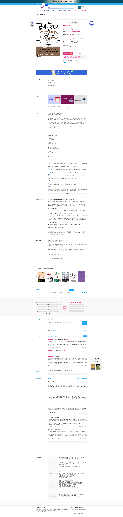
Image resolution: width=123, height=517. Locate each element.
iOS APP (70, 60)
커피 (69, 3)
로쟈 (48, 401)
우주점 (62, 3)
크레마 (78, 62)
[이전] (39, 38)
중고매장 (59, 3)
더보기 (77, 166)
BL (85, 10)
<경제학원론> (66, 210)
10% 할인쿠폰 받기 (76, 31)
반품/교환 (74, 457)
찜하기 (85, 401)
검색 (73, 7)
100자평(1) (71, 46)
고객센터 (82, 3)
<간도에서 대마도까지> (54, 234)
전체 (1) (54, 330)
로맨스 (80, 10)
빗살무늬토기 (50, 347)
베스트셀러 (43, 10)
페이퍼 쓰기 (84, 378)
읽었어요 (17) (68, 292)
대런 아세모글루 (51, 199)
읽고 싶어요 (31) (55, 292)
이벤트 (51, 10)
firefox (49, 426)
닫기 (121, 1)
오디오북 (57, 10)
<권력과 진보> (71, 224)
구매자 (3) (50, 336)
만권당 (46, 3)
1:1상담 (71, 457)
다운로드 (64, 62)
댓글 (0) (58, 401)
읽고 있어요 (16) (62, 292)
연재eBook (64, 10)
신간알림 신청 (72, 199)
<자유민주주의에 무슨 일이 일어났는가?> (57, 210)
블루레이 (67, 3)
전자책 (43, 3)
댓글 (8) (58, 390)
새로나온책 (47, 10)
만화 (77, 10)
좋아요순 (78, 378)
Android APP (79, 60)
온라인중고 (55, 3)
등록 (84, 323)
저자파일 (67, 199)
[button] (67, 107)
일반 (75, 10)
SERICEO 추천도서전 (66, 25)
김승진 (49, 227)
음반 (64, 3)
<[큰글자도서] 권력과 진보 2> (73, 210)
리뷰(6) (75, 46)
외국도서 (49, 3)
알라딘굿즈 (52, 3)
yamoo (49, 390)
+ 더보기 (61, 363)
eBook (49, 7)
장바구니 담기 (66, 53)
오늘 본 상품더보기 (84, 448)
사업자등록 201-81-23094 (45, 509)
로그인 (74, 3)
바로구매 (71, 53)
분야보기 (39, 10)
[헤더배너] (82, 7)
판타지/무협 (83, 10)
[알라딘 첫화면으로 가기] (42, 7)
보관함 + (80, 53)
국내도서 (41, 3)
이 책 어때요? (84, 292)
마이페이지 (79, 3)
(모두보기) (83, 210)
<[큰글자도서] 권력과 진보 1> (64, 224)
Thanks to (83, 347)
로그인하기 (71, 289)
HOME (38, 3)
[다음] (57, 38)
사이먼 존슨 (50, 213)
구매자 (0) (50, 330)
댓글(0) (59, 347)
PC (69, 62)
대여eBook (60, 10)
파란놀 (49, 438)
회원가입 (76, 3)
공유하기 (85, 15)
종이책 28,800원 (74, 22)
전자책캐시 (53, 10)
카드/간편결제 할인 (66, 49)
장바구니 (85, 3)
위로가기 (120, 513)
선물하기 (75, 53)
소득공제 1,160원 (79, 49)
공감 (85, 347)
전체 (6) (56, 336)
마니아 (49, 292)
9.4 (68, 46)
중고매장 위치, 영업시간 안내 (79, 513)
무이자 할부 (73, 49)
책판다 (49, 365)
